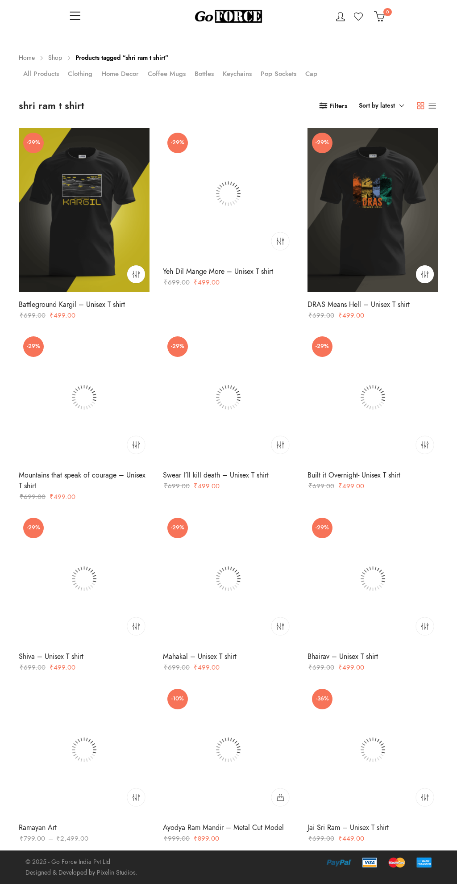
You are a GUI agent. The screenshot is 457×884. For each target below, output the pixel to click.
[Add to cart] (281, 797)
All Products (41, 73)
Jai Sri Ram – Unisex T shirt (348, 828)
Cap (311, 73)
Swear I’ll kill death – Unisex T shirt (216, 475)
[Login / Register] (340, 16)
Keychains (237, 73)
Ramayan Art (38, 828)
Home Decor (120, 73)
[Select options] (136, 274)
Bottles (204, 73)
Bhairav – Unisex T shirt (342, 657)
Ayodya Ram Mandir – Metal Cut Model (223, 828)
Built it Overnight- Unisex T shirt (353, 475)
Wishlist (359, 16)
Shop (55, 58)
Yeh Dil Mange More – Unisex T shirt (218, 272)
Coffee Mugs (167, 73)
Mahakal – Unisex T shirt (200, 657)
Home (27, 58)
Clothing (80, 73)
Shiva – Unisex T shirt (51, 657)
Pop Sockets (278, 73)
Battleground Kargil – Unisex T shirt (72, 305)
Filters (338, 105)
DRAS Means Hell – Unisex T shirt (358, 305)
